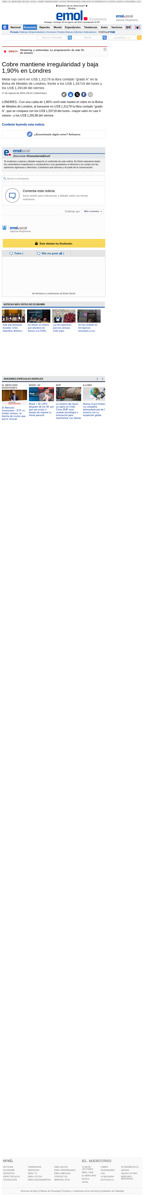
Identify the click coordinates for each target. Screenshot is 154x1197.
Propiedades (74, 2)
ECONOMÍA (8, 1170)
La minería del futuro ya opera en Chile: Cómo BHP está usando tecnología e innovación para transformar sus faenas (68, 411)
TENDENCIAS (34, 1167)
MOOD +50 (34, 385)
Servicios (116, 27)
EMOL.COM (87, 1172)
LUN (103, 1173)
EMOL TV (32, 1173)
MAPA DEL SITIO (62, 1180)
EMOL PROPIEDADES (64, 1170)
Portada (14, 32)
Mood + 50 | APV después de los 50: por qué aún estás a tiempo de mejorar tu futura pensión (41, 410)
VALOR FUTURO (129, 1173)
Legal (33, 2)
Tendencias (90, 27)
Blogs (26, 2)
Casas (119, 2)
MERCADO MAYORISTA (127, 1177)
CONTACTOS (60, 1176)
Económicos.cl (100, 2)
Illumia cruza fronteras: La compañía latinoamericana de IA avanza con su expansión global (95, 410)
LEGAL (85, 1182)
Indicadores (90, 32)
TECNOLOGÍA (10, 1180)
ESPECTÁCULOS (11, 1176)
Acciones (51, 32)
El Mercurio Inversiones (10, 386)
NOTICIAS (8, 1167)
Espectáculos (73, 27)
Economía (30, 27)
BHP (58, 385)
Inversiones (51, 2)
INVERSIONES (108, 1170)
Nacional (16, 27)
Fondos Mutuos (65, 32)
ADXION (125, 1170)
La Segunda (129, 2)
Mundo (58, 27)
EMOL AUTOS (61, 1167)
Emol (5, 2)
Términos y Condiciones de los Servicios (80, 1191)
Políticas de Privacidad (49, 1191)
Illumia (87, 385)
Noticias (24, 32)
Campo (41, 2)
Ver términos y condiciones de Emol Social (53, 293)
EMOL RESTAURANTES (39, 1180)
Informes (78, 32)
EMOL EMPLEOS (62, 1173)
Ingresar (120, 20)
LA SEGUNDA (107, 1176)
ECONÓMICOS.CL (130, 1167)
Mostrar (72, 8)
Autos (62, 2)
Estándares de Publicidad (112, 1191)
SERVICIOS (33, 1170)
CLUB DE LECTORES (87, 1168)
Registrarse (132, 20)
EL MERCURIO (89, 1175)
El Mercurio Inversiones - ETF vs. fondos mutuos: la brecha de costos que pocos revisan (14, 413)
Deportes (44, 27)
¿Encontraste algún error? (57, 134)
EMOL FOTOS (35, 1176)
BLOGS (85, 1179)
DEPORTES (8, 1173)
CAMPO (104, 1167)
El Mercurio (15, 2)
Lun (138, 2)
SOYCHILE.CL (107, 1180)
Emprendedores (37, 32)
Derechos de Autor (29, 1191)
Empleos (86, 2)
